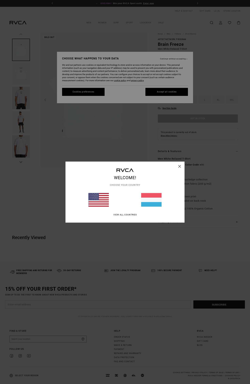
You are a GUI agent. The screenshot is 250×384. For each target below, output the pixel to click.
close (179, 166)
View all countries (125, 214)
